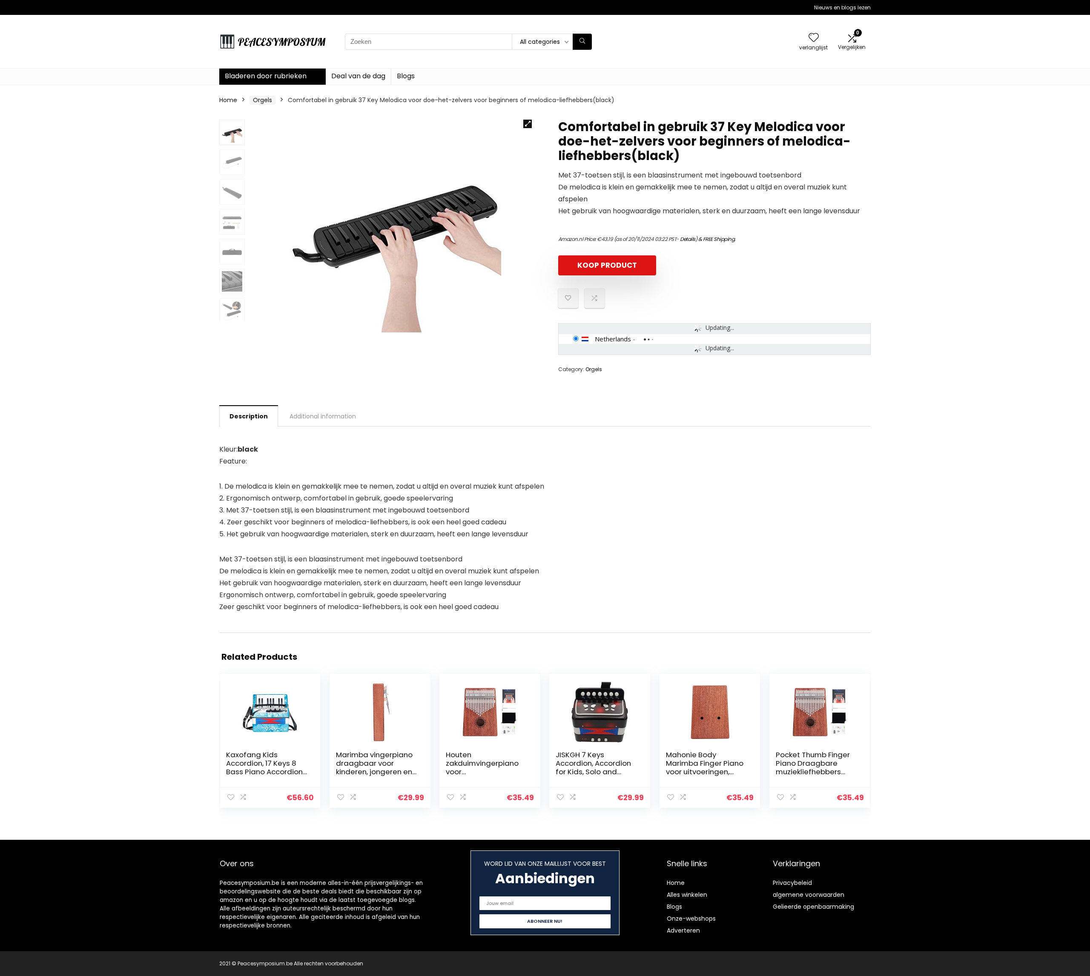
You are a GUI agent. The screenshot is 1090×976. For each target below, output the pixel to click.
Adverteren (683, 930)
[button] (527, 124)
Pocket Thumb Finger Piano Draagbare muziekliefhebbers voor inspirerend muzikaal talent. (813, 772)
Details (687, 239)
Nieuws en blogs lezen (842, 7)
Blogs (406, 76)
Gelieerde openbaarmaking (813, 906)
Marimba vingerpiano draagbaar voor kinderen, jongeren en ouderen (374, 767)
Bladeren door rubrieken (266, 76)
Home (228, 100)
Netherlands (613, 339)
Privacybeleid (792, 883)
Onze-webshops (691, 918)
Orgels (262, 100)
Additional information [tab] (323, 416)
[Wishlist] (814, 38)
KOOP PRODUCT (607, 265)
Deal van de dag (358, 76)
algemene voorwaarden (808, 894)
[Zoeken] (582, 42)
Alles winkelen (687, 894)
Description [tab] (248, 416)
